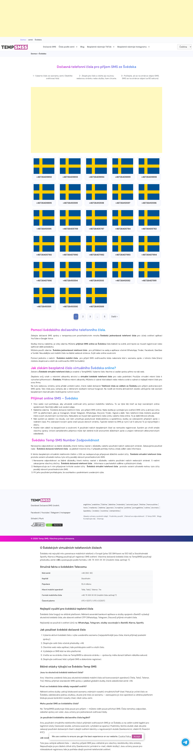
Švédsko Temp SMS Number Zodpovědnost (65, 440)
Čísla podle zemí (66, 46)
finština (142, 504)
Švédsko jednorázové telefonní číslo (70, 350)
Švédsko (71, 398)
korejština (119, 508)
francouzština (152, 504)
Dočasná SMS (49, 46)
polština (128, 508)
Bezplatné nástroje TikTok (99, 46)
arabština (96, 504)
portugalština (137, 508)
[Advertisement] (79, 18)
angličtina (87, 504)
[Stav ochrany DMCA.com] (54, 526)
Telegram (55, 512)
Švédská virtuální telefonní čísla (145, 454)
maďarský (93, 508)
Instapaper (66, 512)
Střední (34, 518)
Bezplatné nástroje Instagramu (132, 46)
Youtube (45, 512)
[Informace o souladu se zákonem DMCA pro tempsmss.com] (38, 526)
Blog (82, 46)
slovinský (155, 508)
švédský (96, 511)
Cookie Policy (124, 736)
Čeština (104, 504)
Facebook (35, 512)
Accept (137, 736)
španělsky (87, 511)
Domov (23, 40)
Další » (114, 316)
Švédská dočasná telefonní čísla (65, 410)
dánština (112, 504)
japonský (110, 508)
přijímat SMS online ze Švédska (91, 344)
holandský (121, 504)
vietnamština (114, 511)
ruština (147, 508)
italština (102, 508)
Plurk (41, 518)
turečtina (104, 511)
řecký (85, 508)
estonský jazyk (132, 504)
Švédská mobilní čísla (67, 358)
